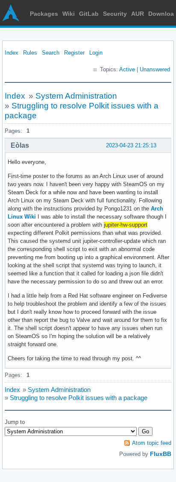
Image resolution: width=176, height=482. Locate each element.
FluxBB (160, 453)
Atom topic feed (151, 443)
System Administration (76, 95)
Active (127, 69)
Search (50, 53)
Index (11, 53)
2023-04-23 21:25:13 (131, 145)
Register (74, 53)
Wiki (68, 13)
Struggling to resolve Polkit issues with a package (78, 397)
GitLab (89, 13)
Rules (30, 53)
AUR (137, 13)
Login (96, 53)
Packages (44, 13)
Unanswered (155, 69)
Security (115, 13)
